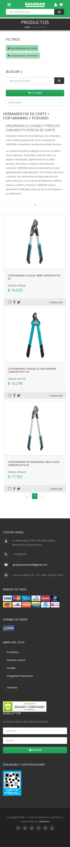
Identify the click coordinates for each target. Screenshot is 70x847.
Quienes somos (16, 660)
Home (27, 27)
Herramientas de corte (23, 48)
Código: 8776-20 (16, 285)
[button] (35, 102)
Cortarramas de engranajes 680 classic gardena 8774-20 (34, 463)
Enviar (36, 750)
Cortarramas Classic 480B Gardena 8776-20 (34, 277)
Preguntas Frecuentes (20, 676)
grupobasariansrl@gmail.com (30, 564)
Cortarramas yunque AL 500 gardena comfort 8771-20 (32, 370)
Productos (13, 652)
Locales (11, 668)
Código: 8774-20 (16, 472)
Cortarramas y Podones (24, 55)
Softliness (44, 821)
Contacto (12, 687)
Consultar (56, 302)
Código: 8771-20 (16, 378)
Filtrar (36, 93)
